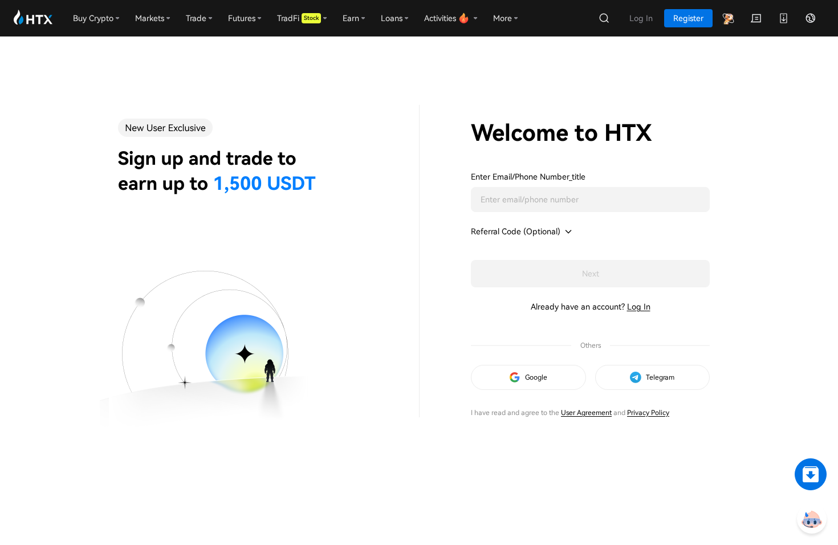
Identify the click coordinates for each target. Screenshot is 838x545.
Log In (638, 306)
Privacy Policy (648, 413)
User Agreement (586, 413)
